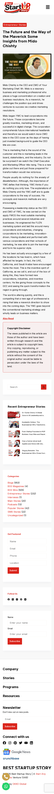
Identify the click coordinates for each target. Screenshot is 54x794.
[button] (47, 7)
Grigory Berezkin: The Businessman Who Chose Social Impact (34, 452)
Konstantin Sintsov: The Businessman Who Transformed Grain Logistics (34, 423)
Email (10, 628)
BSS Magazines (16, 486)
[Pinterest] (21, 599)
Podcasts (12, 504)
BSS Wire (13, 490)
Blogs (10, 482)
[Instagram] (17, 599)
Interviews (13, 497)
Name (10, 617)
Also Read (8, 318)
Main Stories (14, 501)
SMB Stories (14, 511)
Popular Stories (16, 508)
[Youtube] (26, 743)
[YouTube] (25, 599)
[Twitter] (20, 743)
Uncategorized (15, 515)
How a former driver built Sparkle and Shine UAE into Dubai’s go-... (32, 442)
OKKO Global (19, 784)
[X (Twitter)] (13, 599)
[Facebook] (9, 599)
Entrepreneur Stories (15, 24)
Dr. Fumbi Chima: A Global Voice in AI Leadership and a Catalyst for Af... (32, 414)
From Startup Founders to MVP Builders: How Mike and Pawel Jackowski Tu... (33, 433)
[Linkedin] (31, 743)
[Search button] (44, 387)
